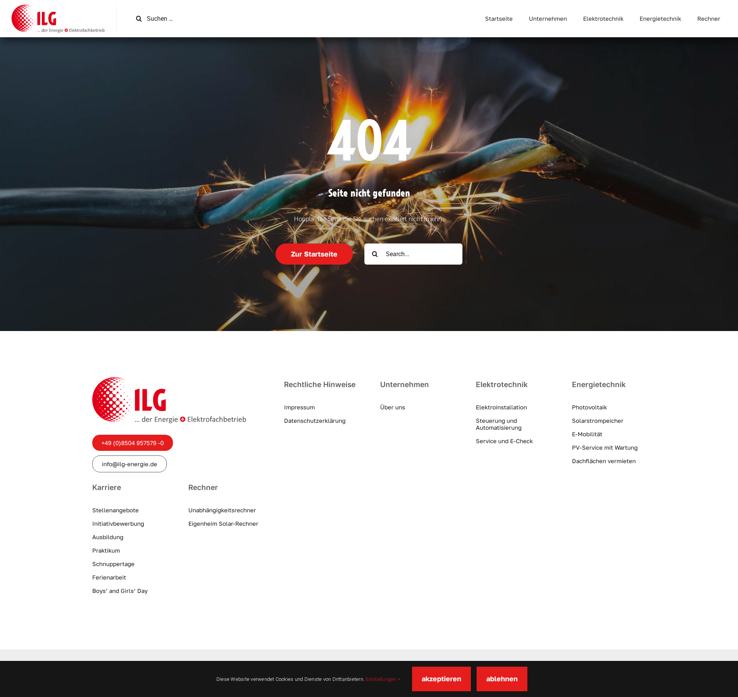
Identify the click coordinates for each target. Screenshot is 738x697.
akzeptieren (441, 678)
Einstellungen (381, 679)
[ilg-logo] (58, 7)
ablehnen (502, 678)
